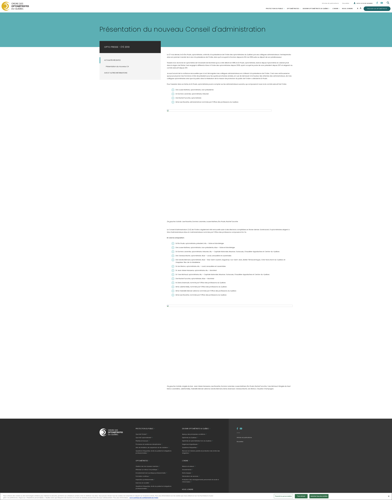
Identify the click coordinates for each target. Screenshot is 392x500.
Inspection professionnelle (144, 480)
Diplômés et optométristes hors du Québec (197, 441)
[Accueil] (15, 6)
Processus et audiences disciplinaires (148, 444)
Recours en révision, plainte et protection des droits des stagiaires (201, 452)
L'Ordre (335, 8)
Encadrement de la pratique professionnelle (151, 473)
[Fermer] (388, 496)
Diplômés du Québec (189, 438)
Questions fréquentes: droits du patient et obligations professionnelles (153, 452)
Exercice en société (142, 483)
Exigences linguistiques (190, 444)
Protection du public (274, 8)
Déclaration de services (190, 476)
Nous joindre (347, 8)
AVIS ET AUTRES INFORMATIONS (115, 73)
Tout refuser (301, 496)
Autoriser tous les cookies (319, 496)
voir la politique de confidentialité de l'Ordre (143, 498)
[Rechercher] (388, 3)
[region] (196, 496)
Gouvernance (186, 470)
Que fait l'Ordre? (141, 434)
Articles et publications (330, 3)
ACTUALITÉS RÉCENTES (112, 60)
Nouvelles (345, 3)
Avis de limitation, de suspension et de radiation (152, 448)
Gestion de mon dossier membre (147, 466)
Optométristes (293, 8)
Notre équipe (186, 473)
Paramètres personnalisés (283, 496)
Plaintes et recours (142, 441)
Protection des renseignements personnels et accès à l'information (200, 481)
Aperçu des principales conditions (193, 434)
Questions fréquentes (189, 448)
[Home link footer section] (111, 432)
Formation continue (142, 476)
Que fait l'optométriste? (143, 438)
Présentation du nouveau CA (117, 66)
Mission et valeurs (188, 466)
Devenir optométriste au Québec (316, 8)
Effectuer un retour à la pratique (146, 470)
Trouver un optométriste (377, 9)
